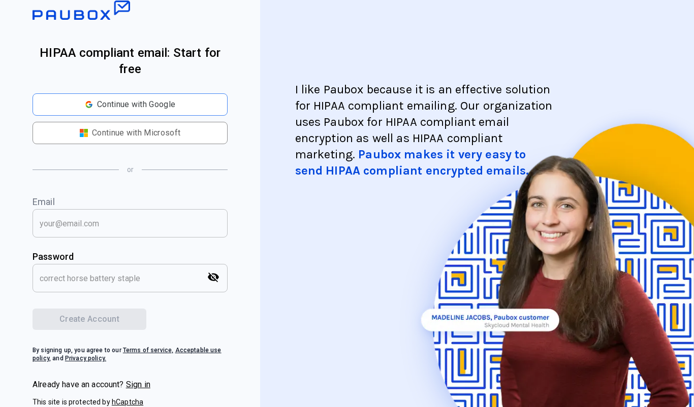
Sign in (138, 384)
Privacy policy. (85, 358)
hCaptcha (127, 402)
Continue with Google (136, 104)
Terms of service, (148, 350)
